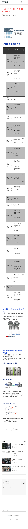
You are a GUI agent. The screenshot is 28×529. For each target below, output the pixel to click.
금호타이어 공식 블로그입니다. (10, 484)
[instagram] (13, 520)
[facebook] (10, 520)
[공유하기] (9, 429)
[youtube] (17, 520)
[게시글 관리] (11, 429)
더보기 (24, 441)
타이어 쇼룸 (4, 14)
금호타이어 (6, 482)
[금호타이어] (5, 2)
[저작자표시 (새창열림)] (19, 429)
